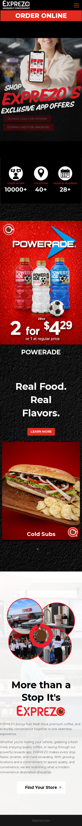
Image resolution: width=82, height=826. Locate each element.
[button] (30, 548)
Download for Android (27, 127)
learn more (41, 431)
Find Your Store (41, 787)
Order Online (41, 16)
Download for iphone (25, 119)
